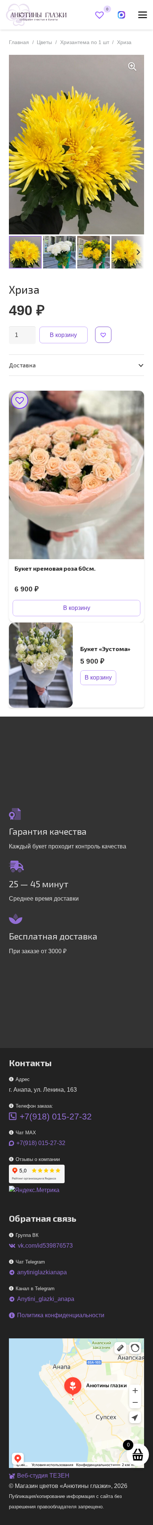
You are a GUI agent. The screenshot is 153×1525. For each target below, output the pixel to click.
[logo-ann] (36, 15)
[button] (142, 14)
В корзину (63, 335)
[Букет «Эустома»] (41, 665)
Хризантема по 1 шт (84, 42)
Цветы (44, 42)
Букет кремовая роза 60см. (54, 568)
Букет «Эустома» (105, 648)
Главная (19, 42)
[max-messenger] (121, 15)
